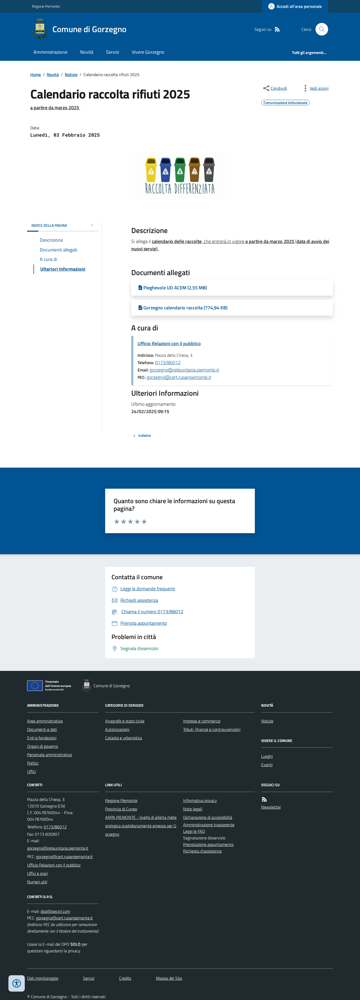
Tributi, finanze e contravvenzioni (211, 729)
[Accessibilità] (16, 983)
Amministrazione (50, 52)
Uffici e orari (37, 873)
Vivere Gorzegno (148, 52)
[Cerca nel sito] (319, 29)
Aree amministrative (45, 721)
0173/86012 (168, 362)
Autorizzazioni (117, 729)
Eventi (267, 764)
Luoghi (267, 756)
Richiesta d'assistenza (202, 851)
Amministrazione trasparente (208, 824)
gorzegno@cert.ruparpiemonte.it (179, 377)
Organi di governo (42, 746)
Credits (125, 978)
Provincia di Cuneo (121, 809)
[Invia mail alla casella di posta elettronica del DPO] (55, 911)
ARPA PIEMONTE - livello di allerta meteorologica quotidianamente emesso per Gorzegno (141, 825)
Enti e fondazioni (41, 738)
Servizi (112, 52)
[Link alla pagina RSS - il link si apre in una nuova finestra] (277, 29)
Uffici (31, 771)
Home (35, 74)
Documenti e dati (42, 729)
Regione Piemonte (46, 6)
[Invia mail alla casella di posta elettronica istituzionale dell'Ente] (57, 848)
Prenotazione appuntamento (208, 844)
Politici (32, 763)
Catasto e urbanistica (123, 738)
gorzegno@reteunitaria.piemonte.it (184, 369)
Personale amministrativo (49, 754)
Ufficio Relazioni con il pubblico (169, 343)
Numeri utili (37, 882)
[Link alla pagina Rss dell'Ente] (264, 799)
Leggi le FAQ (194, 831)
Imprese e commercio (201, 721)
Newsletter (271, 807)
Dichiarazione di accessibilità (207, 817)
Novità (86, 52)
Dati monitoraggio (42, 978)
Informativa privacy (200, 800)
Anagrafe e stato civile (124, 721)
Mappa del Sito (169, 978)
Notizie (71, 74)
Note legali (192, 809)
